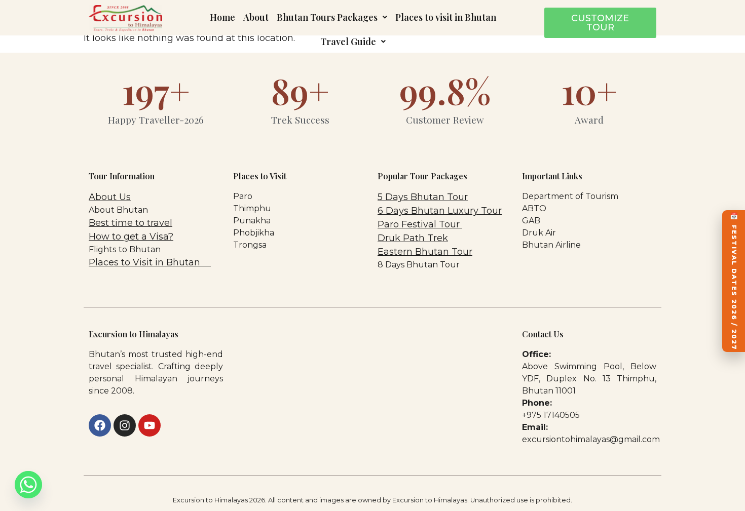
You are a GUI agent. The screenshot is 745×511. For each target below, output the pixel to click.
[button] (332, 17)
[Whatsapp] (28, 484)
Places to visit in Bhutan (445, 17)
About (256, 17)
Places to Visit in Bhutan (146, 262)
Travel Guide (348, 41)
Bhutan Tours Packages (327, 17)
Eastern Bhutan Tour (425, 251)
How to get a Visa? (131, 236)
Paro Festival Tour (420, 224)
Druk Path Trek (413, 238)
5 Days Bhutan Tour (423, 197)
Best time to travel (130, 222)
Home (222, 17)
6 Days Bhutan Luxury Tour (440, 210)
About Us (110, 197)
